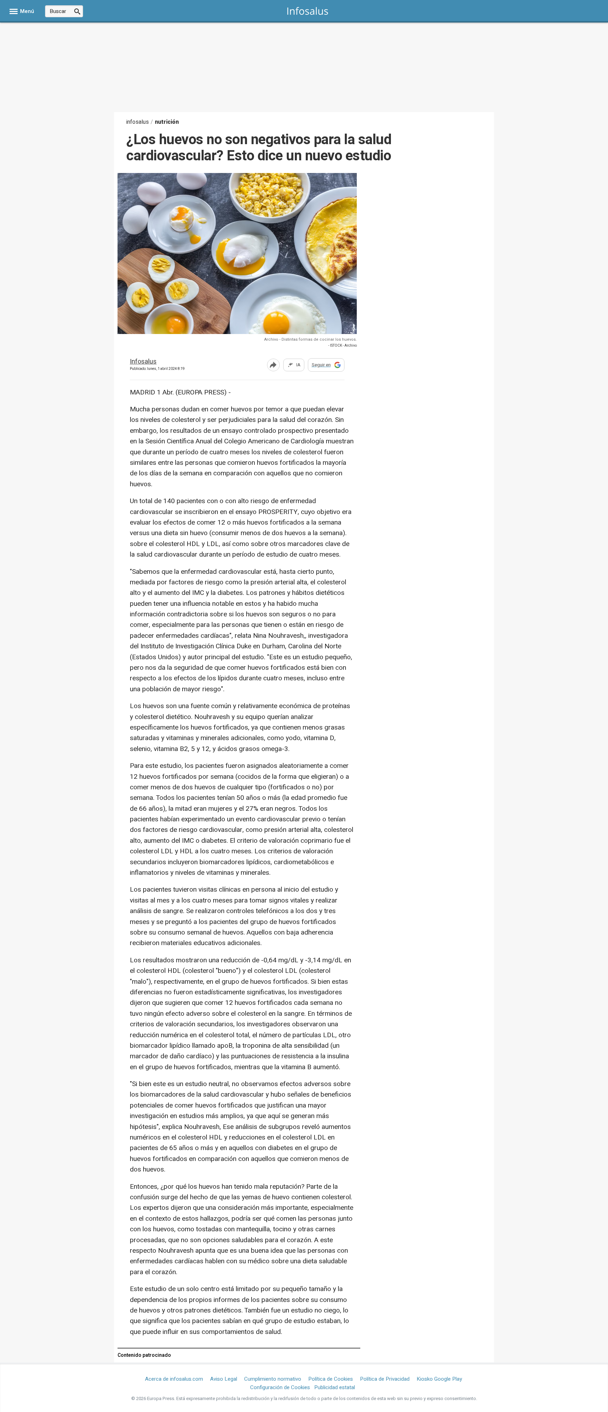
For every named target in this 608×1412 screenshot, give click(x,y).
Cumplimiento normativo (272, 1379)
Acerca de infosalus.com (174, 1379)
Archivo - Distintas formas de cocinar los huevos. (310, 339)
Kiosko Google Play (439, 1379)
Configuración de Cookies (280, 1387)
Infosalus (143, 362)
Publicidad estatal (334, 1387)
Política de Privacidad (385, 1379)
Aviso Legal (223, 1379)
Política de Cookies (330, 1379)
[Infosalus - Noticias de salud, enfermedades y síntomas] (307, 11)
